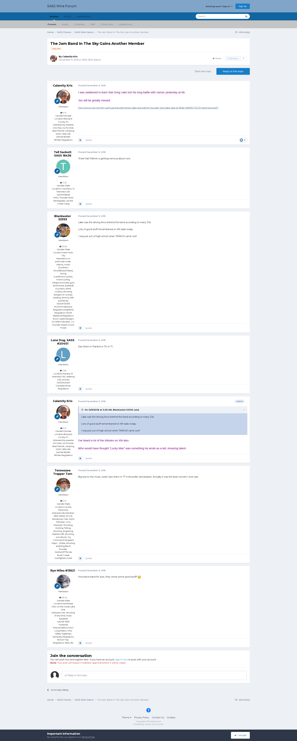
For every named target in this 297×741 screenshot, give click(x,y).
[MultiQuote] (80, 140)
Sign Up (243, 6)
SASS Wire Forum (62, 6)
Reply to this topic (233, 71)
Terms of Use (88, 737)
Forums (52, 24)
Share (217, 58)
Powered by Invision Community (148, 724)
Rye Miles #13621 (62, 570)
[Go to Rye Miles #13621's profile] (63, 582)
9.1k (64, 112)
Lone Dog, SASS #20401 (62, 342)
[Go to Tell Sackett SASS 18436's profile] (63, 167)
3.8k (64, 370)
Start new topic (203, 71)
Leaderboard (125, 24)
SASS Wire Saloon (91, 59)
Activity (67, 16)
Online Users (106, 24)
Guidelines (79, 24)
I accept (242, 735)
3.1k (64, 501)
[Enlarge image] (139, 576)
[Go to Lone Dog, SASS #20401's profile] (63, 355)
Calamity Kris (69, 56)
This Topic (234, 16)
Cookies (171, 717)
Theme (126, 717)
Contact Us (158, 717)
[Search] (246, 16)
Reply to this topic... (77, 675)
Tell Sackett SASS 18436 (62, 153)
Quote (88, 140)
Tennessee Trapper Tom (62, 472)
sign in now (121, 659)
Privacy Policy (141, 717)
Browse (54, 16)
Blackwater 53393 (62, 217)
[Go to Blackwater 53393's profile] (63, 230)
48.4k (64, 597)
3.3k (64, 182)
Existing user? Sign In (218, 6)
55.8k (64, 246)
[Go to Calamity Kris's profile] (53, 58)
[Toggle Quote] (82, 410)
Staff (92, 24)
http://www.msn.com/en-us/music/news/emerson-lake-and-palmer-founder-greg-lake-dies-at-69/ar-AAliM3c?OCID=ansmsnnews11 (148, 107)
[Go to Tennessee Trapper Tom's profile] (63, 485)
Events (65, 24)
